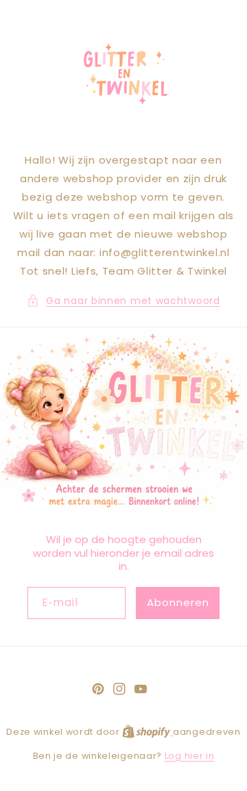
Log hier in (190, 755)
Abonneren (178, 602)
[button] (123, 301)
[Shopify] (147, 731)
